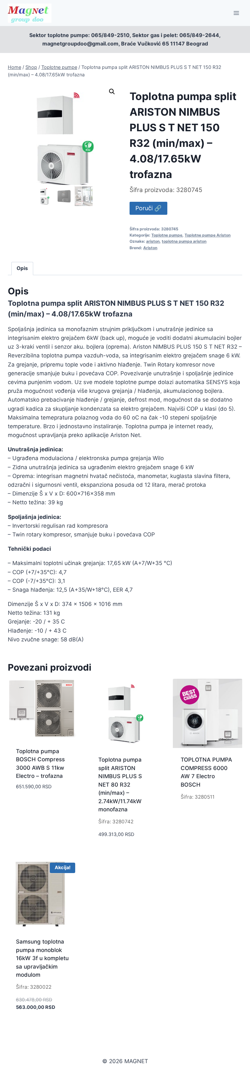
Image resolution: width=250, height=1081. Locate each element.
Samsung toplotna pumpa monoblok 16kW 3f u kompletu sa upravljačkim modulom (42, 958)
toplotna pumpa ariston (184, 241)
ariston (153, 241)
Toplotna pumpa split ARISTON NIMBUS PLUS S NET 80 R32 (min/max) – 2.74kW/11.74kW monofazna (120, 784)
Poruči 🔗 (148, 208)
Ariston (150, 247)
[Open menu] (236, 13)
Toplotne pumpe (166, 235)
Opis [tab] (22, 268)
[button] (112, 91)
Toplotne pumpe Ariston (207, 235)
